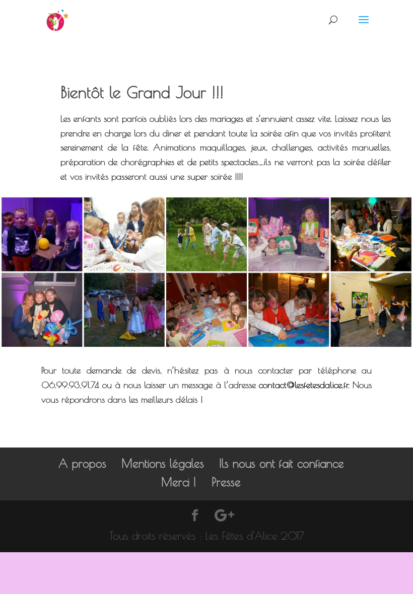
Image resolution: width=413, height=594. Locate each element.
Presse (226, 482)
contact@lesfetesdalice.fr (303, 385)
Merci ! (178, 482)
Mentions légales (162, 463)
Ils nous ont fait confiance (281, 463)
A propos (82, 463)
